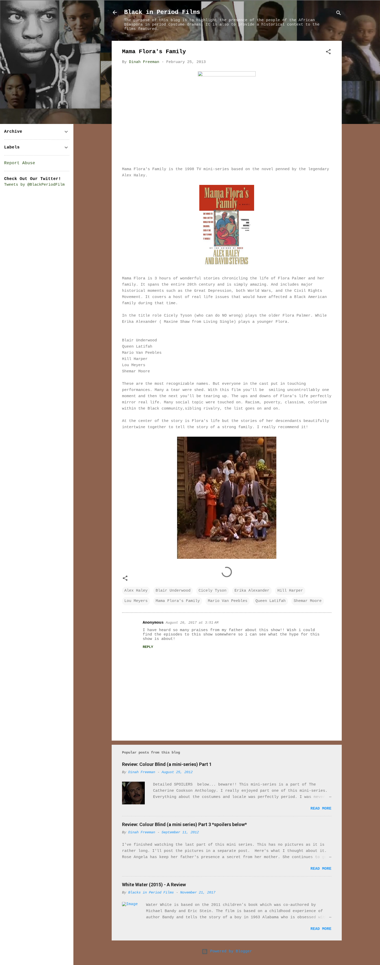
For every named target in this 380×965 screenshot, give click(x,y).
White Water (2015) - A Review (154, 884)
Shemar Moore (308, 601)
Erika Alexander (251, 591)
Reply (148, 647)
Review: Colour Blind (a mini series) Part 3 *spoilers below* (184, 824)
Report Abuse (19, 163)
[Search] (339, 14)
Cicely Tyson (212, 591)
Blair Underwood (173, 591)
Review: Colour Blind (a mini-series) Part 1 (167, 764)
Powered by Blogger (230, 951)
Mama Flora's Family (178, 601)
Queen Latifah (270, 601)
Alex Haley (136, 591)
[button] (328, 53)
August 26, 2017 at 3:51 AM (192, 623)
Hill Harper (290, 591)
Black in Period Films (162, 12)
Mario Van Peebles (227, 601)
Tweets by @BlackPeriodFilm (34, 185)
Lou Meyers (136, 601)
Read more (320, 808)
